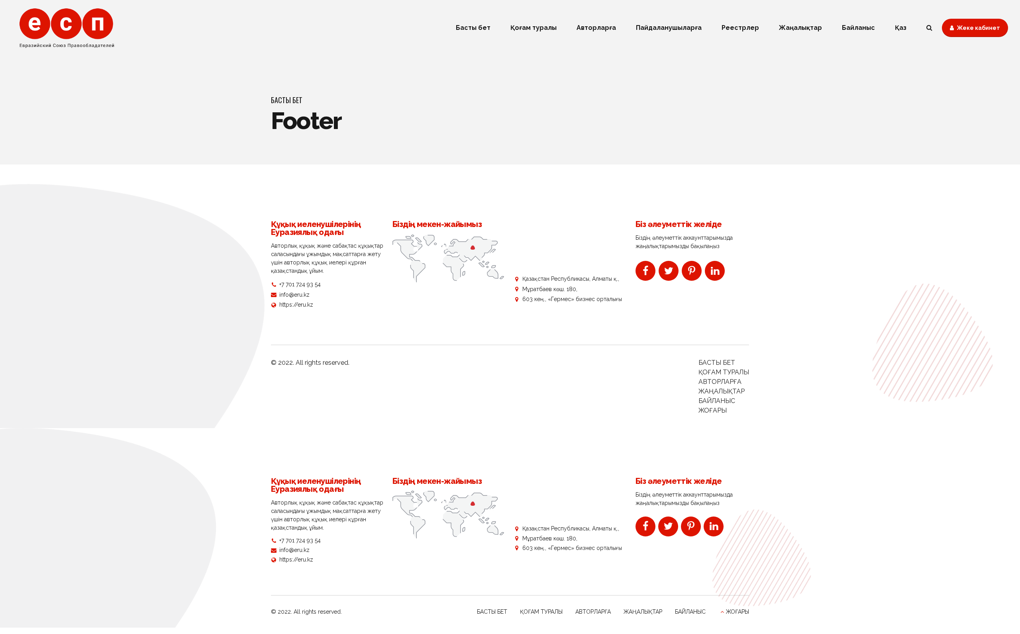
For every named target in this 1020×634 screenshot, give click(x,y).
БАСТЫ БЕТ (716, 362)
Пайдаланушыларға (669, 27)
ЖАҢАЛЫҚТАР (721, 391)
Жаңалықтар (800, 27)
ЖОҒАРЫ (712, 410)
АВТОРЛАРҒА (719, 381)
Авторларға (596, 27)
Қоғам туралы (533, 27)
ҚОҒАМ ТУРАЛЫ (723, 372)
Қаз (900, 27)
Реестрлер (740, 27)
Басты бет (473, 27)
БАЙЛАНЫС (716, 401)
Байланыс (858, 27)
